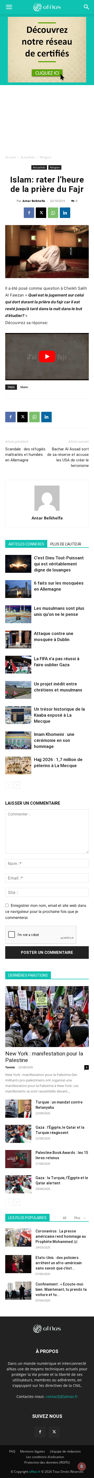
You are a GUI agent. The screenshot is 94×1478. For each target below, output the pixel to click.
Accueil (10, 157)
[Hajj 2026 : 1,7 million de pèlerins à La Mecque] (18, 766)
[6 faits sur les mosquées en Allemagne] (18, 589)
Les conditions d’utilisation (45, 1457)
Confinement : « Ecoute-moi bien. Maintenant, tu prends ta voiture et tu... (61, 1289)
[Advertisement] (47, 118)
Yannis (10, 1067)
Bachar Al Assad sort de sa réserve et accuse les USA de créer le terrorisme (68, 457)
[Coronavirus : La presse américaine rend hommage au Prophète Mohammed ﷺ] (18, 1238)
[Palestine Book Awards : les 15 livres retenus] (18, 1159)
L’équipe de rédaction (65, 1451)
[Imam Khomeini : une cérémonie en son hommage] (18, 740)
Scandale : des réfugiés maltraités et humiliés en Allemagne (25, 454)
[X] (41, 212)
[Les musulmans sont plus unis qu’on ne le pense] (18, 614)
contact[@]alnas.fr (62, 1396)
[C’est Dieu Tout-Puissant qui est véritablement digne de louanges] (18, 564)
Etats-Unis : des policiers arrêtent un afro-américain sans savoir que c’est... (59, 1263)
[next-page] (17, 785)
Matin (24, 387)
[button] (86, 7)
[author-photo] (47, 510)
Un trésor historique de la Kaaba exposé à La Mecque (59, 715)
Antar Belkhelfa (33, 201)
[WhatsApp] (53, 212)
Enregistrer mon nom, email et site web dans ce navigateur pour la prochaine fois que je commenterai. (45, 911)
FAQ (12, 1451)
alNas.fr (34, 1471)
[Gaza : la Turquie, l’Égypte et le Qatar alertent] (18, 1184)
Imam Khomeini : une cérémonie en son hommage (54, 740)
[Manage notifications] (82, 1466)
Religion (45, 157)
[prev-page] (8, 785)
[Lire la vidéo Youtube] (47, 356)
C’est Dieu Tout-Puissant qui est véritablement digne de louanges (59, 564)
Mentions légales (32, 1451)
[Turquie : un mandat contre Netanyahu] (18, 1109)
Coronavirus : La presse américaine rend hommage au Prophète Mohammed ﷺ (61, 1236)
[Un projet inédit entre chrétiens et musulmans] (18, 690)
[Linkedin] (65, 212)
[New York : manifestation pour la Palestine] (47, 1016)
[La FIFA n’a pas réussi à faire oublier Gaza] (18, 665)
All (64, 1218)
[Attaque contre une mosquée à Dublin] (18, 640)
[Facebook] (29, 212)
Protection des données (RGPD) (47, 1462)
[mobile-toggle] (9, 7)
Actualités (28, 157)
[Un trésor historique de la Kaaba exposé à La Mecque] (18, 715)
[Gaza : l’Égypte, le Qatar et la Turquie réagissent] (18, 1134)
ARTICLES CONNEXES (26, 544)
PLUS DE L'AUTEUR (65, 544)
